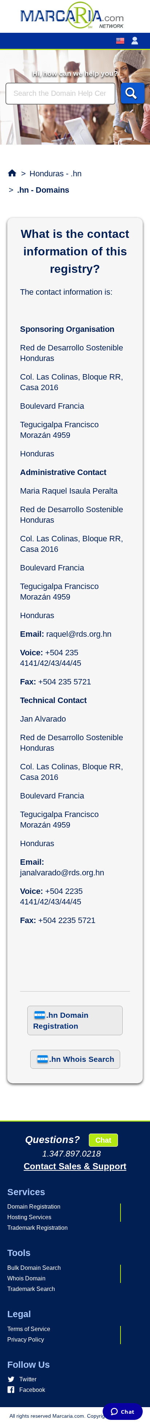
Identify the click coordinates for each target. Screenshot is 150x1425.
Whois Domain (26, 1278)
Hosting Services (29, 1217)
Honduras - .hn (55, 173)
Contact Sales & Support (75, 1166)
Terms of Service (28, 1329)
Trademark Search (31, 1289)
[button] (136, 41)
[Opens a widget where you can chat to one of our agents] (122, 1412)
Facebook (32, 1390)
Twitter (27, 1379)
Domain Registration (33, 1207)
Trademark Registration (37, 1228)
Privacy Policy (25, 1339)
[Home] (75, 14)
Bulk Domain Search (34, 1268)
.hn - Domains (43, 190)
